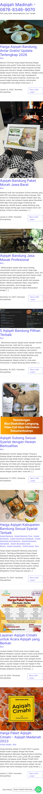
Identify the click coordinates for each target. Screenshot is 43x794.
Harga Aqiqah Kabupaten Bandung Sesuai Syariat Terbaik (20, 529)
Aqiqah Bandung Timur (23, 536)
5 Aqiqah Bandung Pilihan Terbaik (20, 333)
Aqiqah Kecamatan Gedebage (22, 539)
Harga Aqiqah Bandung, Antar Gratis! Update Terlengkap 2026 (18, 51)
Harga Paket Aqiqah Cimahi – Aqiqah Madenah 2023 (20, 737)
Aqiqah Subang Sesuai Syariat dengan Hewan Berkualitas (18, 442)
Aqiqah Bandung (6, 536)
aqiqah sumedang (14, 546)
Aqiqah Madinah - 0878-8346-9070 (18, 7)
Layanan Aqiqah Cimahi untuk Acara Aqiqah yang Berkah (20, 639)
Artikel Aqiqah (28, 546)
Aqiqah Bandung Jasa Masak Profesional (17, 258)
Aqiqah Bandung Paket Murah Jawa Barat (18, 183)
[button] (38, 789)
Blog (2, 58)
